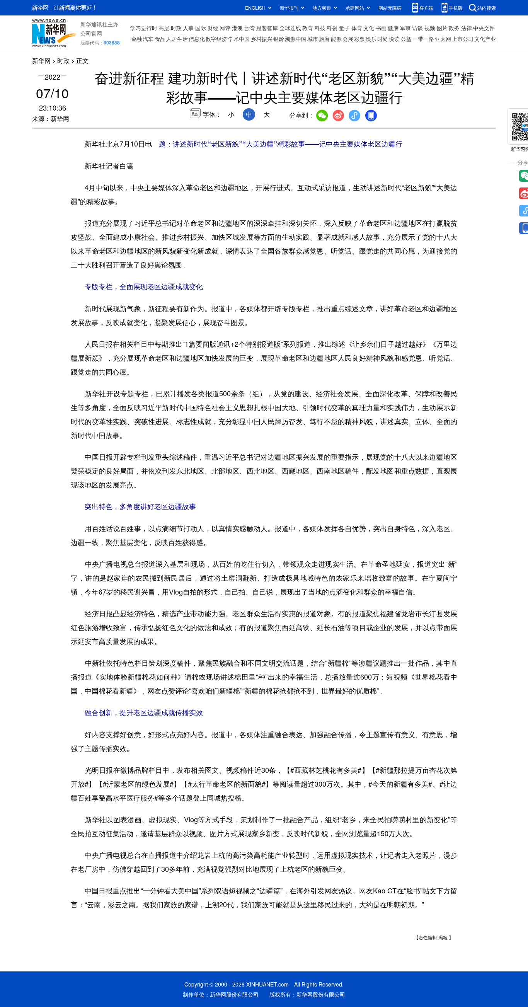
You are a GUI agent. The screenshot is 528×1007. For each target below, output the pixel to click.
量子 (344, 28)
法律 (466, 28)
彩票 (359, 39)
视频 (429, 28)
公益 (406, 39)
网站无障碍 (390, 7)
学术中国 (239, 39)
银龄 (278, 39)
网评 (225, 28)
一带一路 (423, 39)
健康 (393, 28)
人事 (188, 28)
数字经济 (216, 39)
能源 (336, 39)
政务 (454, 28)
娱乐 (371, 39)
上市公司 (462, 39)
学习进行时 (143, 28)
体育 (356, 28)
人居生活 (177, 39)
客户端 (426, 7)
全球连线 (290, 28)
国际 (200, 28)
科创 (332, 28)
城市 (312, 39)
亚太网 (443, 39)
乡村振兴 (262, 39)
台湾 (249, 28)
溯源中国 (296, 39)
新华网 (41, 60)
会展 (347, 39)
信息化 (197, 39)
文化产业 (485, 39)
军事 (405, 28)
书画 (381, 28)
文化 (368, 28)
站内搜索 (486, 7)
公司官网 (91, 33)
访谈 (417, 28)
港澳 (237, 28)
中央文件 (484, 28)
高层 (163, 28)
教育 (307, 28)
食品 (160, 39)
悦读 (394, 39)
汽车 (148, 39)
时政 (176, 28)
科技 (320, 28)
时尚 (382, 39)
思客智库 (267, 28)
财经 (213, 28)
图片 (442, 28)
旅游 (324, 39)
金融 (136, 39)
